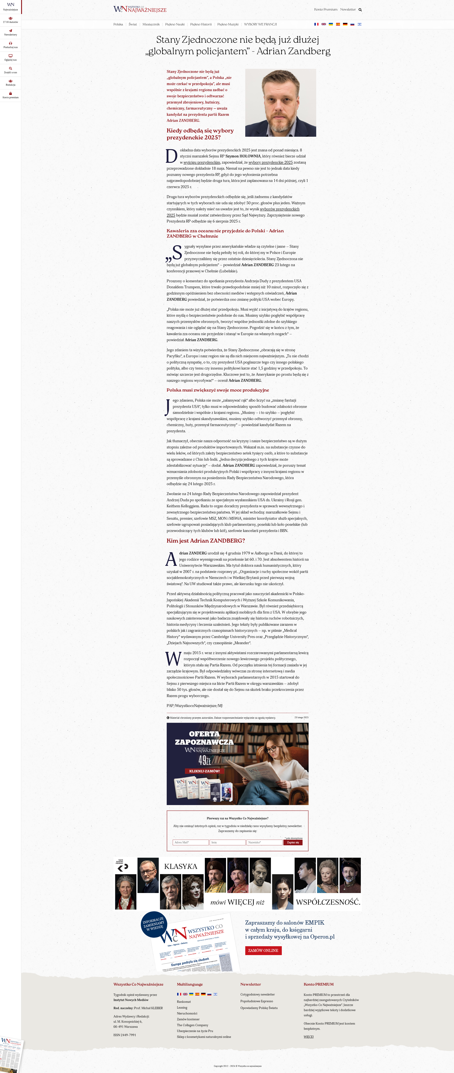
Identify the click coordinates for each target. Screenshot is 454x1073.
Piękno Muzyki (228, 24)
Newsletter (348, 9)
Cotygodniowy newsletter (257, 994)
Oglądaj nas (10, 59)
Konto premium (11, 97)
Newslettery (10, 34)
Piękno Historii (201, 24)
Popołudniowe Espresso (256, 1001)
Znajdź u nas (10, 72)
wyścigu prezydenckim (202, 162)
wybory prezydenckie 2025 (271, 162)
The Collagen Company (192, 1025)
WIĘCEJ (309, 1037)
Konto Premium (325, 9)
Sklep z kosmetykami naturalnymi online (204, 1037)
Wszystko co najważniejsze (250, 1066)
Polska (118, 24)
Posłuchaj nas (11, 47)
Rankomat (184, 1002)
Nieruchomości (187, 1013)
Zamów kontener (188, 1019)
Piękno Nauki (175, 24)
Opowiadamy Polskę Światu (259, 1008)
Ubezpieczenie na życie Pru (195, 1031)
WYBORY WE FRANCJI (260, 24)
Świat (133, 24)
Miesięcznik (151, 24)
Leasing (182, 1008)
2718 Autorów (10, 22)
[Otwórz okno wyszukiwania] (360, 10)
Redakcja (10, 84)
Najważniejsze (10, 9)
